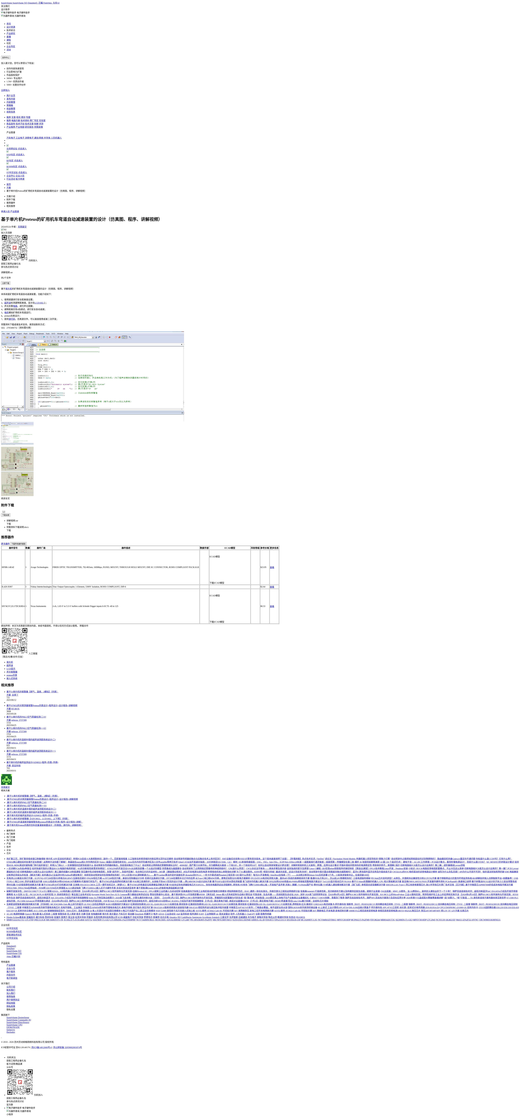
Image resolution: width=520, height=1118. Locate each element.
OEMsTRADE (13, 1027)
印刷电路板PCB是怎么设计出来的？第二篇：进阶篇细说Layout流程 (432, 865)
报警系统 (62, 914)
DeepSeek (139, 914)
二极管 (54, 914)
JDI (179, 917)
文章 (13, 117)
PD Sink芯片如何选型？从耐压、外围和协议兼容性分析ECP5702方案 (404, 878)
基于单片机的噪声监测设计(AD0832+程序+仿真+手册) (32, 762)
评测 (41, 124)
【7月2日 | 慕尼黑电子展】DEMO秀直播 (268, 901)
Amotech (216, 917)
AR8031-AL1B (258, 920)
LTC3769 (29, 920)
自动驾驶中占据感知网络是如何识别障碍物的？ (414, 859)
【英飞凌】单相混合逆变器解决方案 (368, 885)
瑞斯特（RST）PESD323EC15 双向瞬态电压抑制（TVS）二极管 (377, 904)
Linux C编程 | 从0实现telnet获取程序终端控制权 (331, 868)
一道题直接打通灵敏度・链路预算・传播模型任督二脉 (328, 862)
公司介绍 (10, 987)
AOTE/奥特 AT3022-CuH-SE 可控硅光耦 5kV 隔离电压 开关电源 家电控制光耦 (311, 911)
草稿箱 (9, 105)
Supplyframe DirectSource (17, 1022)
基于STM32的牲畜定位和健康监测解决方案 (148, 885)
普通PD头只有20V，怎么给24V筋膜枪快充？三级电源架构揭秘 (340, 878)
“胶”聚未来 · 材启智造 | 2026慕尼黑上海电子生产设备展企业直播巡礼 (276, 898)
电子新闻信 (11, 978)
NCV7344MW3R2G (145, 920)
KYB (120, 917)
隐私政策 (10, 1006)
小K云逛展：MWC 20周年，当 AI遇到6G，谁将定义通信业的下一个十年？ (416, 891)
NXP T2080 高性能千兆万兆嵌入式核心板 (175, 911)
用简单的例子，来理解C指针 (386, 865)
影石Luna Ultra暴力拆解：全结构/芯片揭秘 (308, 901)
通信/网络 (39, 138)
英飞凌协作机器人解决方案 (256, 881)
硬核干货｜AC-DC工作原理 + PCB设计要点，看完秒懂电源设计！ (434, 862)
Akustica (173, 917)
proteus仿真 (11, 675)
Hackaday (10, 1032)
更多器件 (5, 544)
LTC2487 (185, 920)
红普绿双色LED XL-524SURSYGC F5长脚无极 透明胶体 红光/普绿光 (280, 904)
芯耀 (40, 3)
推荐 (8, 117)
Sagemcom (197, 917)
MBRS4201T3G (388, 920)
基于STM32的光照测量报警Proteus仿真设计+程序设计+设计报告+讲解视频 (41, 705)
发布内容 (10, 99)
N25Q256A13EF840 (241, 920)
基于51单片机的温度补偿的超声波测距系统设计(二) (31, 739)
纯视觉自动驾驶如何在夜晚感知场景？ (102, 875)
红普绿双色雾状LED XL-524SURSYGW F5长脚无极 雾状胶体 (217, 904)
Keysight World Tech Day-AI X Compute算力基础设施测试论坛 (120, 894)
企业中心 (10, 176)
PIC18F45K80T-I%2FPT (201, 920)
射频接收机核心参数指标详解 (222, 872)
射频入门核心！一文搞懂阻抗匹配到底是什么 (71, 865)
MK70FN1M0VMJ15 (222, 920)
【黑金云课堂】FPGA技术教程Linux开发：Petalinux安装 (381, 868)
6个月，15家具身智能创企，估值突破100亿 (348, 875)
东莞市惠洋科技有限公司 (105, 917)
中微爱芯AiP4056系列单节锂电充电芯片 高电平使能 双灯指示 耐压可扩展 (118, 907)
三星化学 (224, 917)
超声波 (7, 303)
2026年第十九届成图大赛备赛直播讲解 (424, 898)
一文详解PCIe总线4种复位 (18, 868)
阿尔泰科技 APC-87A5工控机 (385, 907)
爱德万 (64, 917)
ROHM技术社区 (14, 931)
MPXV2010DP (343, 920)
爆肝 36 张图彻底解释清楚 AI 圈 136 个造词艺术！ (378, 862)
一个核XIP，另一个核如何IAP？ (242, 865)
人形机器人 (56, 138)
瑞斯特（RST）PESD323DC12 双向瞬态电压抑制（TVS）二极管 (439, 904)
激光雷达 (113, 914)
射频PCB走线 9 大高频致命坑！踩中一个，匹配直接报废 (100, 859)
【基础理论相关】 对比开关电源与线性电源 (186, 872)
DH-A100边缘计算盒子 (360, 907)
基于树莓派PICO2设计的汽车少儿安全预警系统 (494, 881)
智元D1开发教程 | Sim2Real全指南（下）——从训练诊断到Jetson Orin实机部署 (290, 875)
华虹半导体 (137, 917)
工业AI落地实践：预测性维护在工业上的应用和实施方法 (432, 894)
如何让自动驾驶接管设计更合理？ (274, 865)
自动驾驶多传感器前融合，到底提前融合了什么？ (118, 865)
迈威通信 (242, 917)
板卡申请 (20, 179)
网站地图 (10, 1003)
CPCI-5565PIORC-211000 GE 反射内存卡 (459, 907)
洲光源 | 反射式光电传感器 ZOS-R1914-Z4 (419, 907)
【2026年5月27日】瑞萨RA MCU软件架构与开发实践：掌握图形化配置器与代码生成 (202, 898)
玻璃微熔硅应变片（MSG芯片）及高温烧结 (68, 911)
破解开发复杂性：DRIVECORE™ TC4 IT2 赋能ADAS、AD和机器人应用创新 (43, 891)
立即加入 (5, 90)
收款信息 (10, 112)
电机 (6, 312)
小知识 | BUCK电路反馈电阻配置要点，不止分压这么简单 (436, 868)
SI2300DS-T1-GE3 (404, 920)
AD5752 (88, 920)
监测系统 (185, 914)
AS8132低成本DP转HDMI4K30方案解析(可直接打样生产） (71, 881)
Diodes (9, 917)
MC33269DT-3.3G (309, 920)
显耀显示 (30, 917)
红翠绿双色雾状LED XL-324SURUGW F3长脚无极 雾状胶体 (159, 904)
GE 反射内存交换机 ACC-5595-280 (30, 911)
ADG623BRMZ (173, 920)
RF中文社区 (12, 928)
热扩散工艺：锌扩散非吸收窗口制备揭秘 (26, 859)
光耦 (83, 914)
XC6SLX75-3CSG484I (74, 920)
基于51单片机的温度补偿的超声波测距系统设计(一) (31, 751)
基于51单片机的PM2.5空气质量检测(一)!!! (26, 728)
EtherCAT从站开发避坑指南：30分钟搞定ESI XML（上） (205, 862)
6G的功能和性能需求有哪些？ (92, 868)
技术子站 (20, 124)
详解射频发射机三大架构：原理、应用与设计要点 (315, 865)
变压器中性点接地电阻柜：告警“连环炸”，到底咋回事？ (108, 872)
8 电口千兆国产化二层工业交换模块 (138, 911)
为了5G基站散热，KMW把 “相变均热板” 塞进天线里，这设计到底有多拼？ (272, 872)
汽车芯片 (122, 914)
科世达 (292, 917)
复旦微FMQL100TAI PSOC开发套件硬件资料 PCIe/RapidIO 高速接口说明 (436, 881)
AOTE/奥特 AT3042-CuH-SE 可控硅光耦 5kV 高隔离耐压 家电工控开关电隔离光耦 (235, 911)
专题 (28, 117)
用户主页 (10, 95)
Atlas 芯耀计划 (13, 956)
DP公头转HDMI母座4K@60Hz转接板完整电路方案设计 (295, 881)
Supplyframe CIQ (14, 953)
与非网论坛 (11, 149)
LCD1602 (39, 303)
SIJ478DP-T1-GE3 (101, 920)
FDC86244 (375, 920)
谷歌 (258, 914)
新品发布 (10, 124)
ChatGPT (251, 914)
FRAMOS (300, 917)
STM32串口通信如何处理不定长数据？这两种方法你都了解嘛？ (36, 862)
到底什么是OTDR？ (476, 862)
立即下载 (5, 283)
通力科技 (40, 917)
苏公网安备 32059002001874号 (67, 1047)
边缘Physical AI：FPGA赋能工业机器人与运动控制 (156, 891)
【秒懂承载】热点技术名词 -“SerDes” (306, 859)
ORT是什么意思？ (244, 875)
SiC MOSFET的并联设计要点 (500, 862)
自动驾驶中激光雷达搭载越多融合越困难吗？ (330, 872)
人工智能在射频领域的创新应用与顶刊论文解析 (150, 859)
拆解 (36, 124)
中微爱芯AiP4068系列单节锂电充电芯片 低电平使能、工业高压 (52, 907)
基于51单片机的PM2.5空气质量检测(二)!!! (26, 717)
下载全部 (5, 515)
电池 (155, 914)
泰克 (78, 914)
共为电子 (252, 917)
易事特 (156, 917)
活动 (8, 50)
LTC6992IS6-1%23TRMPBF (123, 920)
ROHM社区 (11, 166)
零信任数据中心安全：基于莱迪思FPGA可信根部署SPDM (177, 894)
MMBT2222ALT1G (15, 920)
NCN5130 (440, 920)
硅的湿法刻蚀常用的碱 (493, 872)
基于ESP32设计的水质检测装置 (227, 881)
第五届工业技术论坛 (81, 894)
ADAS (161, 914)
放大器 (35, 914)
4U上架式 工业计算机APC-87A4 (333, 907)
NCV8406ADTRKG (327, 920)
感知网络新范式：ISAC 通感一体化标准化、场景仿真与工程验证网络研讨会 (263, 891)
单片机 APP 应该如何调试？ (59, 859)
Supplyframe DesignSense (17, 1017)
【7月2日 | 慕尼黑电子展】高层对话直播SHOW (226, 901)
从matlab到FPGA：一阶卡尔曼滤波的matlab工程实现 (210, 875)
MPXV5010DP (419, 920)
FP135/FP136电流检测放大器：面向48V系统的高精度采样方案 (280, 878)
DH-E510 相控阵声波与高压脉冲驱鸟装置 (208, 907)
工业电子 (20, 138)
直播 (8, 37)
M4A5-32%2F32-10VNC (467, 920)
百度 (88, 914)
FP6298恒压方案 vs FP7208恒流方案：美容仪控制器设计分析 (115, 878)
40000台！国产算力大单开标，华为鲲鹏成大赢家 (203, 865)
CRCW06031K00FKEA (489, 920)
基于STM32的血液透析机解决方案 (115, 881)
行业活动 (10, 179)
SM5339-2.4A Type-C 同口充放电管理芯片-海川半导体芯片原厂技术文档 (420, 885)
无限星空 (22, 227)
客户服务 (10, 971)
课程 (8, 40)
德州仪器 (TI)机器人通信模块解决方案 (332, 885)
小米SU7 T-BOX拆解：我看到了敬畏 (327, 898)
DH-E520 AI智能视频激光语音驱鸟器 (170, 907)
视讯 (18, 117)
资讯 (8, 24)
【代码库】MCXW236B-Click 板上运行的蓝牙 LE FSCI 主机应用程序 (72, 904)
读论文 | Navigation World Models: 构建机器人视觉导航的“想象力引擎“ (358, 859)
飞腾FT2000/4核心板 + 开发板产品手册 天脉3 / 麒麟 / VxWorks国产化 (280, 885)
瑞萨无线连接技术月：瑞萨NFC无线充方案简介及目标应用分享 (375, 898)
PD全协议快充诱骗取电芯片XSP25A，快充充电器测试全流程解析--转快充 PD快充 (208, 885)
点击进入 (22, 149)
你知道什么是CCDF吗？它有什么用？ (494, 859)
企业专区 (10, 46)
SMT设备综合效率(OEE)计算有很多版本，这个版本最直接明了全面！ (255, 859)
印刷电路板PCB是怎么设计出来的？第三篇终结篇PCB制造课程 (50, 872)
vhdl (178, 914)
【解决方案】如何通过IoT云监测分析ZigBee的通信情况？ (56, 875)
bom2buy (10, 948)
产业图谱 (14, 211)
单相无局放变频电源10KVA (391, 911)
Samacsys (10, 1030)
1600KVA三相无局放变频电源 (363, 911)
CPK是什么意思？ (237, 868)
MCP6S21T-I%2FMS (360, 920)
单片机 (8, 289)
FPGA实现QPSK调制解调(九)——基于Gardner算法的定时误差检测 (153, 875)
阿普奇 (90, 917)
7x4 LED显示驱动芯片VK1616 (336, 881)
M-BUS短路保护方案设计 (118, 904)
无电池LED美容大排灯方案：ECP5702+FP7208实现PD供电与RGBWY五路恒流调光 (46, 878)
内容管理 (10, 102)
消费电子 (29, 138)
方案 (8, 188)
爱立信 (71, 917)
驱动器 (131, 914)
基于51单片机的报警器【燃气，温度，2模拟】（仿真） (32, 692)
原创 (23, 117)
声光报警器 (11, 672)
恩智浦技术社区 (14, 935)
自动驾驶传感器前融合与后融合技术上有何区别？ (198, 859)
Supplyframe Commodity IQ (18, 1020)
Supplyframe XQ (20, 3)
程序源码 (194, 914)
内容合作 (10, 975)
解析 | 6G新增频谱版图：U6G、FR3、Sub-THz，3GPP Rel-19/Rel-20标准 (267, 862)
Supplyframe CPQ (14, 1025)
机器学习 (148, 914)
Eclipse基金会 (19, 917)
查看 (272, 567)
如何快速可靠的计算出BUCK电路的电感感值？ (54, 868)
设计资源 (10, 27)
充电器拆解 (96, 914)
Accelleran (206, 917)
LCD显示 (10, 669)
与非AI (55, 3)
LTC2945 (431, 920)
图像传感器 (265, 914)
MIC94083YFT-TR (54, 920)
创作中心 (5, 58)
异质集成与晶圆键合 (172, 868)
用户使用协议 (13, 1000)
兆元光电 (164, 917)
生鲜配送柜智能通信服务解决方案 (22, 904)
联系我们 (10, 990)
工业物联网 (210, 914)
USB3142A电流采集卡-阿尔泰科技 (329, 904)
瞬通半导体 (282, 917)
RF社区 (10, 160)
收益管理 (10, 108)
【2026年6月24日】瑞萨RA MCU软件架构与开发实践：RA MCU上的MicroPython (365, 894)
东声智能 (233, 917)
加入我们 (10, 993)
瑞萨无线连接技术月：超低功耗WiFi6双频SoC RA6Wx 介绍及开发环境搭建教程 (165, 901)
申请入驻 (5, 211)
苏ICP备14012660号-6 (41, 1047)
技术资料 (25, 120)
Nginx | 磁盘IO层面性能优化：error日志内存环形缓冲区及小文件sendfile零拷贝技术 (138, 862)
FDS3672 (269, 920)
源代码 (12, 319)
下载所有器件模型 (18, 544)
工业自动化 (170, 914)
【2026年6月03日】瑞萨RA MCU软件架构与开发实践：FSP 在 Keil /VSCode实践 (89, 901)
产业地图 (20, 127)
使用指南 (10, 996)
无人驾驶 (71, 914)
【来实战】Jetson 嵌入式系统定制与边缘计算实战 (228, 894)
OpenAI (28, 914)
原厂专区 (34, 120)
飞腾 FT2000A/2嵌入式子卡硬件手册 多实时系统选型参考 (108, 888)
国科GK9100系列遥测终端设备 (302, 907)
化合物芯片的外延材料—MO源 (150, 872)
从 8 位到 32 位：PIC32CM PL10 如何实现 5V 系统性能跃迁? (42, 894)
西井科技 (49, 917)
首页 (8, 184)
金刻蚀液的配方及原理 (298, 868)
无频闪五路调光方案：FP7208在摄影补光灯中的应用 (170, 878)
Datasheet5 (33, 3)
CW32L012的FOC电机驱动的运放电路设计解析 (414, 872)
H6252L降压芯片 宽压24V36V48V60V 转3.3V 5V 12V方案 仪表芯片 (436, 911)
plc (217, 914)
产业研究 (10, 33)
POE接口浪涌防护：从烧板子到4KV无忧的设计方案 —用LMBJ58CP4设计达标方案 (172, 881)
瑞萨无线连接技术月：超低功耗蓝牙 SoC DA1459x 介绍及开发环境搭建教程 (52, 898)
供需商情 (38, 127)
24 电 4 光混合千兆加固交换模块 (105, 911)
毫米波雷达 (224, 914)
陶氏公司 (272, 917)
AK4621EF (450, 920)
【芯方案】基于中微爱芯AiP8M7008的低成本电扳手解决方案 (484, 885)
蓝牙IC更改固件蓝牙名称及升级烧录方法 (372, 872)
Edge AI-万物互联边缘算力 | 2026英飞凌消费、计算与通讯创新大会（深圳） (125, 898)
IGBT (201, 914)
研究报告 (29, 127)
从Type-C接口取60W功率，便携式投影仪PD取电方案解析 (222, 878)
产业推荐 (10, 127)
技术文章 (29, 124)
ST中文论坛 (12, 172)
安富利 (57, 917)
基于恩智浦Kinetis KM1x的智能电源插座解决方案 (159, 888)
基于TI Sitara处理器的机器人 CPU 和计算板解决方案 (376, 881)
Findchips (47, 3)
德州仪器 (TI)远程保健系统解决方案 (23, 885)
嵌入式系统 (11, 678)
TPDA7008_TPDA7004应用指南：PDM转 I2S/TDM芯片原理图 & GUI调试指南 (43, 888)
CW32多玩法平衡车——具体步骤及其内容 (266, 868)
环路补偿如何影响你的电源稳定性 (355, 865)
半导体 (47, 138)
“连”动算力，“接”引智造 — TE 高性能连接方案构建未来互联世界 (475, 898)
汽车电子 (11, 138)
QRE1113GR (40, 920)
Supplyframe (7, 3)
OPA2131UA (280, 920)
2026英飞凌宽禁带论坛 (316, 894)
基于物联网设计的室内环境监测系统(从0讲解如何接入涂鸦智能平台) (469, 878)
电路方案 (15, 120)
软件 (232, 914)
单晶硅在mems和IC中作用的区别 (83, 862)
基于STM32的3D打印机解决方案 (56, 885)
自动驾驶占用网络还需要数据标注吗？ (160, 865)
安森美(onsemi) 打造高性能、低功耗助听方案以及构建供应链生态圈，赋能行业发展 (340, 891)
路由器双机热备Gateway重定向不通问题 (456, 859)
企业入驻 (20, 176)
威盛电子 (127, 917)
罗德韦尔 (148, 917)
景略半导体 (262, 917)
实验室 (42, 120)
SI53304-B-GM (293, 920)
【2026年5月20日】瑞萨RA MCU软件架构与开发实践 (106, 891)
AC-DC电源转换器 (15, 914)
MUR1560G (160, 920)
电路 (15, 306)
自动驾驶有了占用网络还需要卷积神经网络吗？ (205, 868)
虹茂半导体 (80, 917)
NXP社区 (10, 154)
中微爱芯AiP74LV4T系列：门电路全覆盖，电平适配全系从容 (258, 907)
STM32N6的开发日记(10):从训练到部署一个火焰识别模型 (134, 868)
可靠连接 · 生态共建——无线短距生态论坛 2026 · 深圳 (279, 894)
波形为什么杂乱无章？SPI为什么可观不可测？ (460, 872)
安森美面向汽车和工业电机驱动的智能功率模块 (204, 891)
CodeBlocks (186, 917)
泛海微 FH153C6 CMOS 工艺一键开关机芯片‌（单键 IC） (100, 885)
